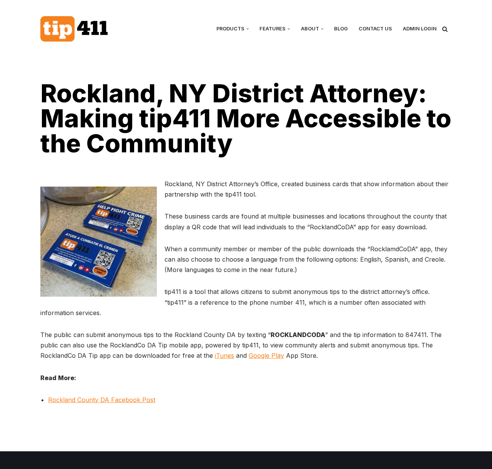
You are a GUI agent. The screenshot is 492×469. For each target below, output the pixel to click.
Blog (341, 29)
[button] (247, 29)
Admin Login (420, 29)
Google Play (266, 355)
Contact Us (375, 29)
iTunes (224, 355)
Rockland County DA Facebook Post (101, 400)
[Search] (445, 29)
